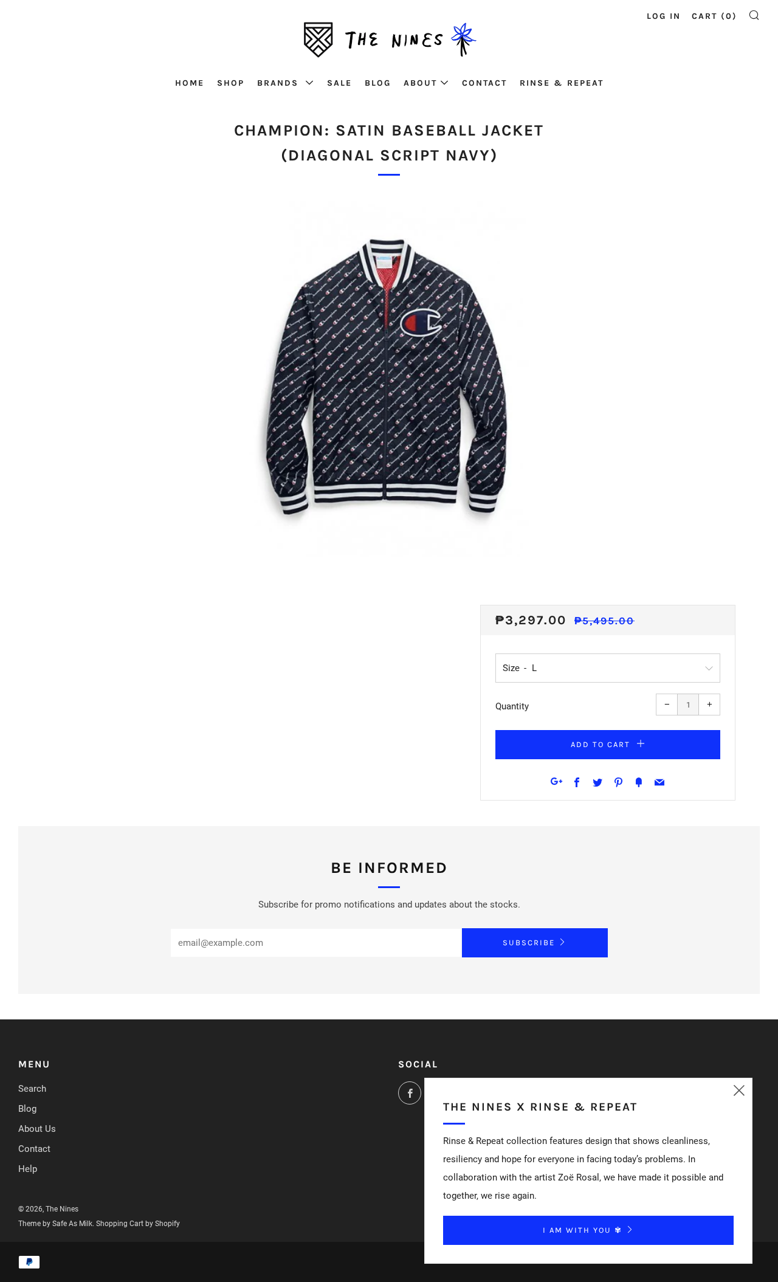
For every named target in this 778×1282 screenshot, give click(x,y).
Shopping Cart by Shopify (138, 1223)
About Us (37, 1128)
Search (32, 1088)
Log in (664, 16)
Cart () (714, 16)
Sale (339, 83)
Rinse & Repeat (562, 83)
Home (189, 83)
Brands (279, 83)
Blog (378, 83)
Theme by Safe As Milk (55, 1223)
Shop (230, 83)
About (420, 83)
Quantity (512, 706)
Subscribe (529, 942)
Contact (484, 83)
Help (27, 1168)
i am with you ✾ (582, 1230)
